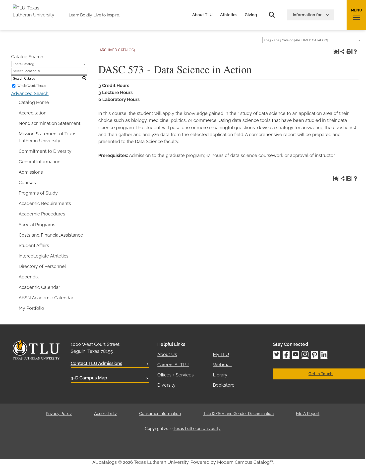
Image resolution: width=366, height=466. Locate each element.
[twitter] (276, 355)
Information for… (308, 14)
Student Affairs (34, 245)
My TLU (221, 354)
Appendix (29, 276)
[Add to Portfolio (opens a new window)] (336, 51)
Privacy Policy (59, 413)
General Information (40, 161)
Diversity (166, 385)
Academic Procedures (42, 213)
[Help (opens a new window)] (355, 51)
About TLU (202, 15)
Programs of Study (38, 193)
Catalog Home (34, 102)
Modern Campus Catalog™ (245, 462)
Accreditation (33, 112)
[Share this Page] (342, 51)
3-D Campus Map (89, 377)
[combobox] (312, 40)
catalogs (108, 462)
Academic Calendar (39, 287)
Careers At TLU (173, 364)
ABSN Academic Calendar (46, 297)
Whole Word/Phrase (31, 86)
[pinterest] (314, 355)
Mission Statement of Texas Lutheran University (47, 137)
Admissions (31, 172)
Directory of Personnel (42, 266)
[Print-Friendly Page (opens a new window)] (349, 51)
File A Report (307, 413)
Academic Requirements (45, 203)
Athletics (228, 15)
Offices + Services (175, 374)
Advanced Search (30, 93)
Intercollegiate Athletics (43, 256)
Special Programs (37, 224)
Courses (27, 182)
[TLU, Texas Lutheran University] (35, 7)
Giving (251, 15)
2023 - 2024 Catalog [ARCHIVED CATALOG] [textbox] (296, 40)
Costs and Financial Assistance (51, 235)
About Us (167, 354)
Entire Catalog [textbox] (23, 64)
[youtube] (295, 355)
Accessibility (105, 413)
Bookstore (224, 385)
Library (220, 374)
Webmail (222, 364)
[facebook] (286, 355)
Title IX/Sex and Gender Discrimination (238, 413)
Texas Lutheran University (197, 428)
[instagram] (305, 355)
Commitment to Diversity (45, 151)
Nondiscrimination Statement (49, 123)
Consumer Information (160, 413)
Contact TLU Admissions (96, 363)
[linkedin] (323, 355)
